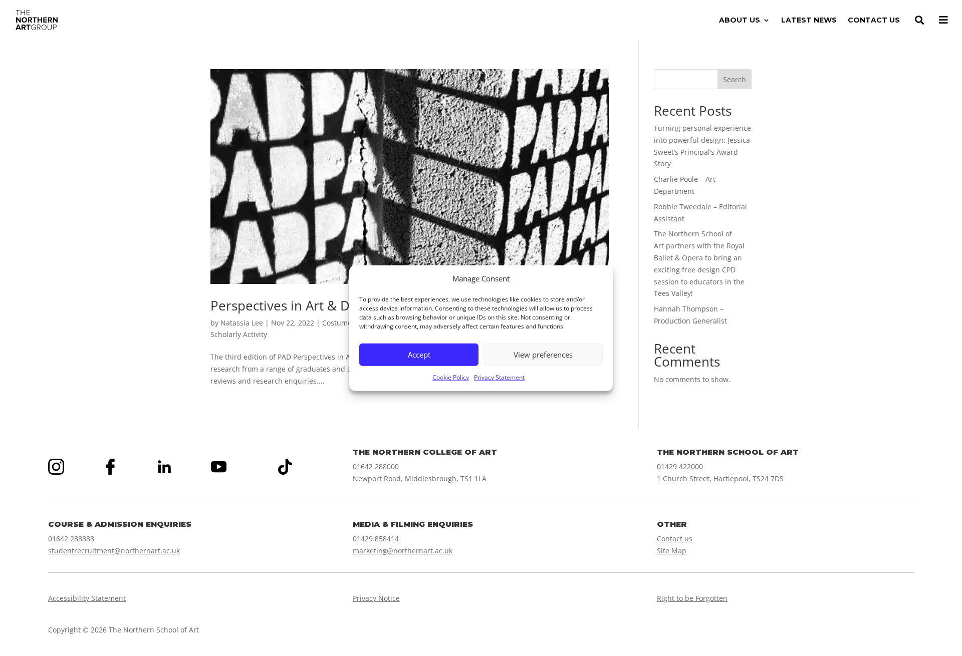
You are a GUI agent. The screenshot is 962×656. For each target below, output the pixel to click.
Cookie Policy (450, 377)
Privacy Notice (376, 598)
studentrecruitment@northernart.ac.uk (114, 550)
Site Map (671, 550)
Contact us (674, 538)
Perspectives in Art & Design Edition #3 (328, 305)
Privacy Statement (499, 377)
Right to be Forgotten (692, 598)
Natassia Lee (241, 322)
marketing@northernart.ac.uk (402, 550)
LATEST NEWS (809, 21)
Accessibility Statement (87, 598)
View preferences (543, 355)
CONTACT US (874, 21)
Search (734, 79)
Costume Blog (345, 322)
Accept (419, 355)
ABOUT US (739, 21)
